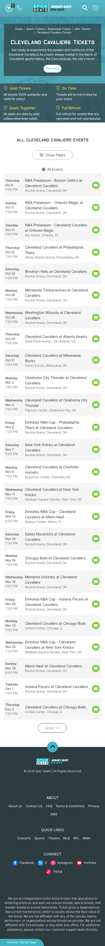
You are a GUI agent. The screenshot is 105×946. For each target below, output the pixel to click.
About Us (15, 806)
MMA (86, 838)
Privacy (93, 806)
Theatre (54, 838)
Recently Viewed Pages (22, 942)
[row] (52, 185)
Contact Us (34, 806)
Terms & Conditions (70, 806)
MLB (66, 838)
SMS (53, 814)
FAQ (49, 806)
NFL (76, 838)
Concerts (24, 838)
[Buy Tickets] (96, 185)
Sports (39, 838)
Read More (52, 68)
